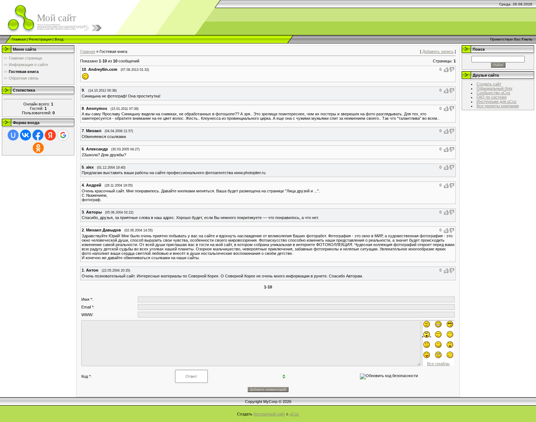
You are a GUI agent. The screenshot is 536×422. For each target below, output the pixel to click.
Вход (59, 39)
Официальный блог (495, 88)
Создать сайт (489, 84)
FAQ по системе (492, 97)
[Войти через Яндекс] (50, 135)
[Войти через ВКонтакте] (25, 135)
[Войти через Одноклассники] (38, 147)
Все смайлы (438, 363)
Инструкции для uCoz (497, 101)
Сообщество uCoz (493, 93)
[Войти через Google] (63, 135)
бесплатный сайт (269, 414)
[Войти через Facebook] (37, 135)
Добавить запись (438, 51)
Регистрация (40, 39)
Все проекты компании (498, 106)
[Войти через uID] (13, 135)
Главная (19, 39)
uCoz (294, 414)
